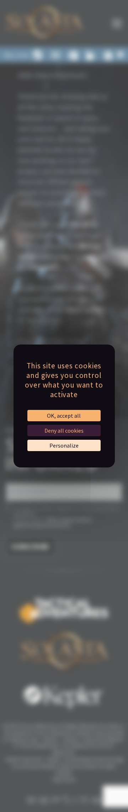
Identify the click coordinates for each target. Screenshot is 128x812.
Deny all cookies (64, 430)
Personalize (64, 445)
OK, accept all (64, 415)
